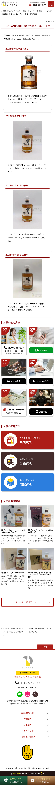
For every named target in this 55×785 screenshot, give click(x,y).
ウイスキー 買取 (20, 11)
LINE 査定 (42, 350)
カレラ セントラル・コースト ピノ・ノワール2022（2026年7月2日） (14, 632)
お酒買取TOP (6, 11)
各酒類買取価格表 (27, 737)
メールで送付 (43, 381)
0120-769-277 (15, 347)
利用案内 (27, 725)
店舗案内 (27, 719)
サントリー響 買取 (35, 11)
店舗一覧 (43, 411)
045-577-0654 (15, 409)
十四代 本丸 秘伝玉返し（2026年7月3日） (40, 630)
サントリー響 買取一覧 (26, 602)
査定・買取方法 (27, 713)
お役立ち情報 (27, 731)
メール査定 (16, 381)
